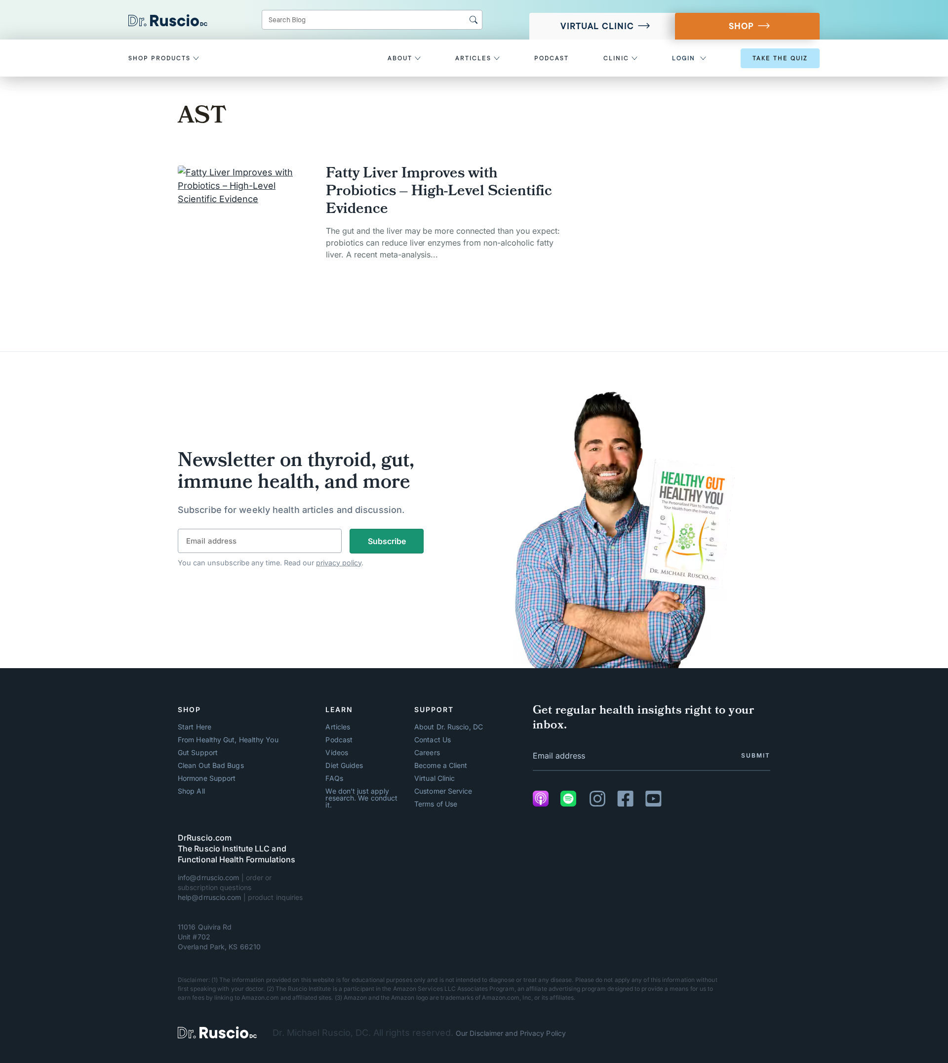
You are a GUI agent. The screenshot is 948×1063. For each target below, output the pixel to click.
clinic (617, 58)
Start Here (194, 726)
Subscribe (387, 541)
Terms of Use (435, 804)
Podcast (339, 739)
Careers (427, 752)
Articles (337, 726)
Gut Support (198, 752)
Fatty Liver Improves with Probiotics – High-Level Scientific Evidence (439, 192)
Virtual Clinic (597, 26)
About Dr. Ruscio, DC (448, 726)
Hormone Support (207, 778)
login (683, 58)
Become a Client (440, 765)
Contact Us (432, 739)
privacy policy (338, 562)
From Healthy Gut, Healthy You (228, 739)
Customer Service (443, 791)
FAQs (334, 778)
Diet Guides (344, 765)
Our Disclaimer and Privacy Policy (511, 1033)
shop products (160, 58)
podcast (551, 58)
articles (474, 58)
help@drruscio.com (209, 897)
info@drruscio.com (208, 877)
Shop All (191, 791)
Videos (336, 752)
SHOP (741, 26)
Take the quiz (780, 58)
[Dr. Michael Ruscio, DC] (217, 1032)
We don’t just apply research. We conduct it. (361, 798)
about (401, 58)
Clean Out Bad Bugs (211, 765)
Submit (755, 755)
